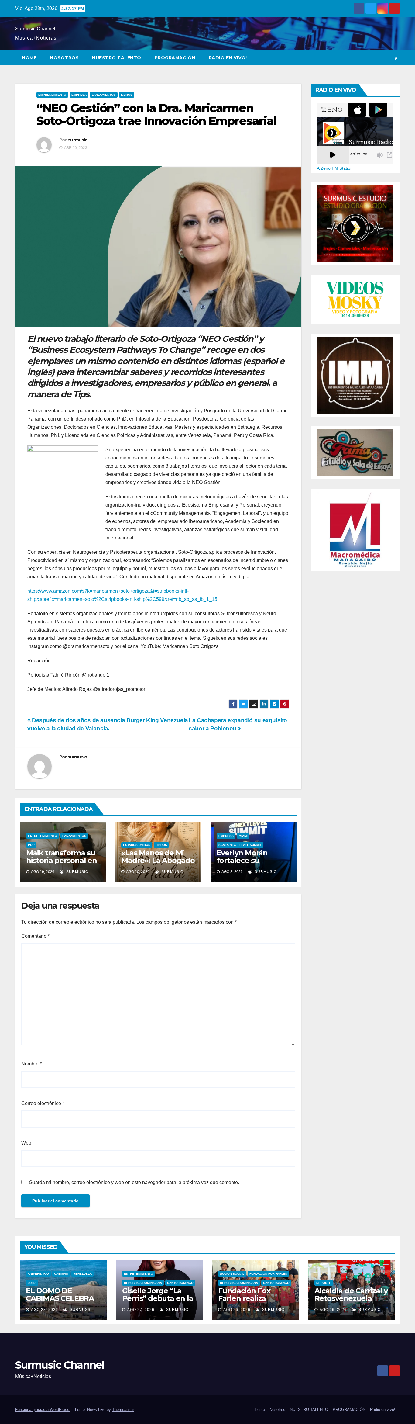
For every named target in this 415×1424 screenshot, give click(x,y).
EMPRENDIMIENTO (52, 94)
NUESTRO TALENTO (116, 58)
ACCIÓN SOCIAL (232, 1273)
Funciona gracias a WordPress (42, 1409)
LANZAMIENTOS (104, 94)
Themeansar (123, 1409)
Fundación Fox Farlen (268, 1273)
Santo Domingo (180, 1282)
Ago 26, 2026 (236, 1310)
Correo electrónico (42, 1103)
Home (29, 58)
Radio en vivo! (228, 58)
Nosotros (64, 58)
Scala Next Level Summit (240, 845)
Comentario (35, 936)
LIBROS (126, 94)
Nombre (31, 1063)
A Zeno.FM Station (335, 168)
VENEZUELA (82, 1273)
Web (26, 1142)
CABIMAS (61, 1273)
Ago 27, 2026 (140, 1310)
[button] (396, 57)
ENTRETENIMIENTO (42, 835)
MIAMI (243, 835)
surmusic (77, 140)
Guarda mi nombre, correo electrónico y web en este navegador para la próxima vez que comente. (134, 1182)
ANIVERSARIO (38, 1273)
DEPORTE (323, 1282)
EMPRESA (79, 94)
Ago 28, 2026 (44, 1310)
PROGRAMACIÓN (175, 58)
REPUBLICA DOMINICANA (143, 1282)
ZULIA (32, 1282)
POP (31, 845)
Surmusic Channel (35, 28)
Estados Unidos (136, 845)
